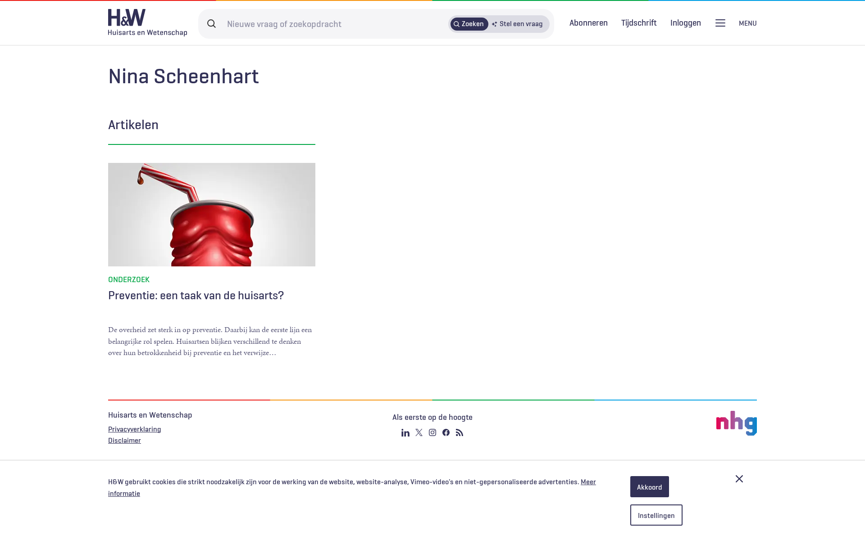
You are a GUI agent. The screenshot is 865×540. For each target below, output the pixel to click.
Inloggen (685, 22)
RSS (459, 432)
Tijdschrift (639, 22)
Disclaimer (124, 440)
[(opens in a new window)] (649, 423)
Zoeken (473, 23)
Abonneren (588, 22)
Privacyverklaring (134, 429)
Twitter (418, 432)
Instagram (432, 432)
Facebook (446, 432)
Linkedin (405, 432)
